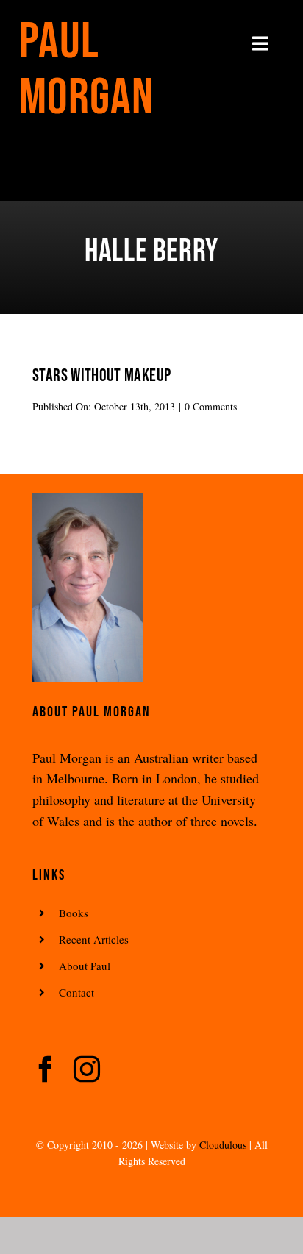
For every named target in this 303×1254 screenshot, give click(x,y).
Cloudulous (222, 1145)
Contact (76, 992)
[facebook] (45, 1069)
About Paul (84, 965)
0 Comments (211, 406)
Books (73, 912)
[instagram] (87, 1069)
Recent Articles (94, 939)
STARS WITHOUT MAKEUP (101, 375)
